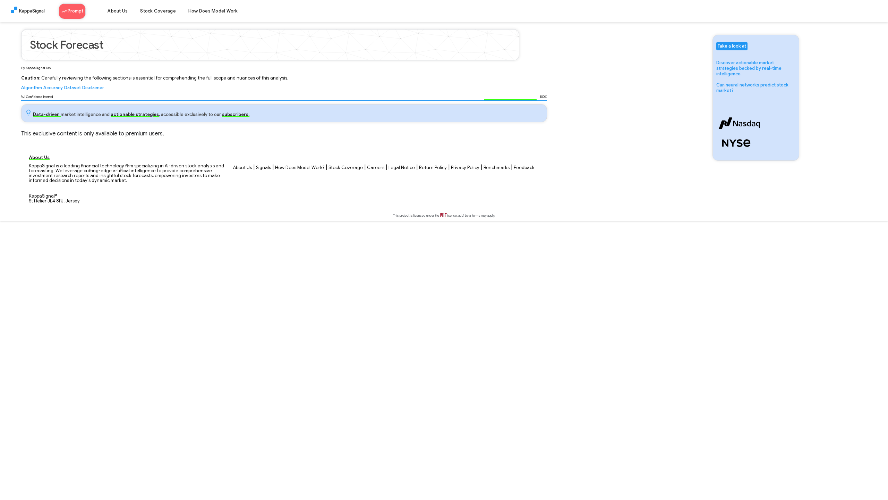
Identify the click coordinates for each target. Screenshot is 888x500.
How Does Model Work (213, 11)
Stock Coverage (158, 11)
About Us (118, 11)
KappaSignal (32, 11)
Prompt (75, 11)
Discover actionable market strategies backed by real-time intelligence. (749, 68)
